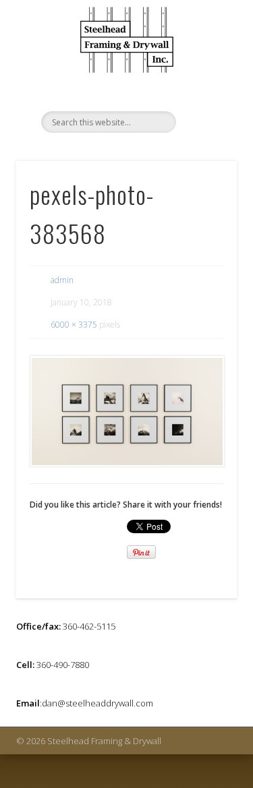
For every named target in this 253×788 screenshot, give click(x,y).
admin (62, 280)
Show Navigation (204, 73)
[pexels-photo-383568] (126, 411)
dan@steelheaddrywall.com (97, 703)
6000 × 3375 (74, 324)
